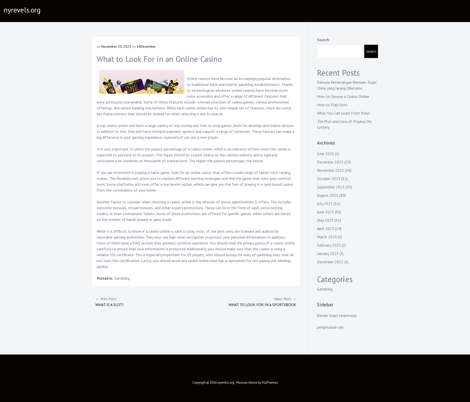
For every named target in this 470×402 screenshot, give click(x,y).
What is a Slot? (109, 301)
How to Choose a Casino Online (343, 96)
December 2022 (330, 261)
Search (323, 39)
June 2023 (325, 211)
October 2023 (328, 178)
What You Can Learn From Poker (343, 113)
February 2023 (329, 245)
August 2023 (327, 195)
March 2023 (327, 236)
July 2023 (325, 203)
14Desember (146, 46)
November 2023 (330, 170)
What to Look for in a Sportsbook (262, 301)
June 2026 (325, 153)
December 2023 (330, 162)
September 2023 (331, 186)
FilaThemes (270, 382)
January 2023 (328, 253)
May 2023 (325, 220)
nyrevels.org (22, 9)
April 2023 (325, 228)
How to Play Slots (332, 104)
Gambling (121, 278)
